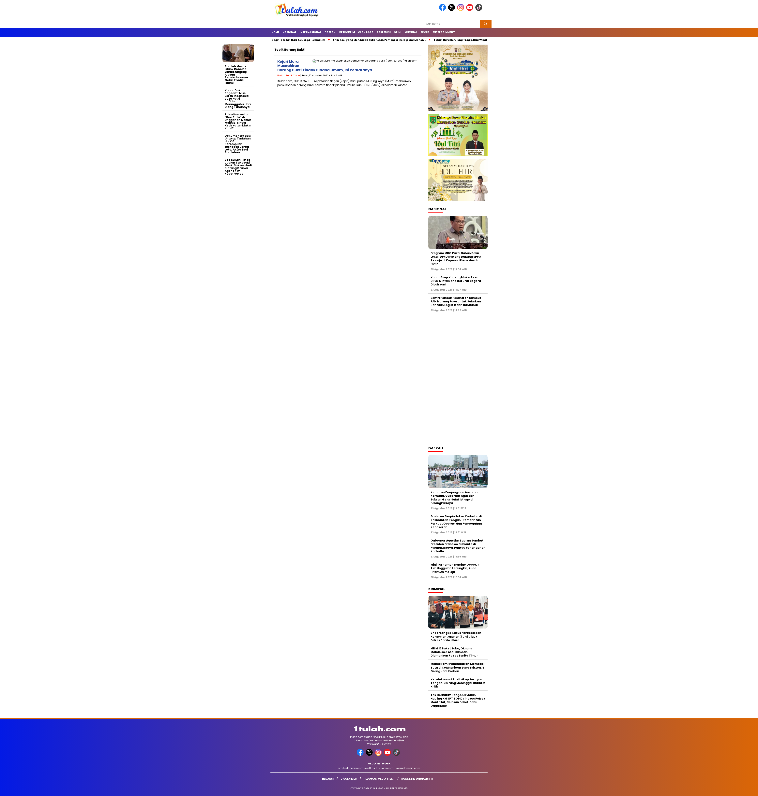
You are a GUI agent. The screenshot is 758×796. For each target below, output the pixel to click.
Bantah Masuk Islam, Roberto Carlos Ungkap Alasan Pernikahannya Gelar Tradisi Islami (236, 74)
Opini (397, 32)
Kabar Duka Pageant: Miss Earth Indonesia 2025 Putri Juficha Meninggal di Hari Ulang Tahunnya (238, 98)
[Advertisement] (238, 236)
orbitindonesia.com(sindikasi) (357, 768)
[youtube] (470, 9)
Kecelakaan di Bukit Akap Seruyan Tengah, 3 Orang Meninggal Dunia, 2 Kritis (458, 682)
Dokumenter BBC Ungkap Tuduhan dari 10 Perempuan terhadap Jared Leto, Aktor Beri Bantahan (238, 144)
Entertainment (443, 32)
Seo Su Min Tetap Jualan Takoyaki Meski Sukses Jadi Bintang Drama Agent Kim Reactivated (238, 167)
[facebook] (443, 9)
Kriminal (410, 32)
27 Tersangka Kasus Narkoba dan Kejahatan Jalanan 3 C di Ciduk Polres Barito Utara (456, 636)
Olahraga (365, 32)
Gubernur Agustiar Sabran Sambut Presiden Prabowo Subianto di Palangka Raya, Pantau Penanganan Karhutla (458, 546)
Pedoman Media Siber (379, 779)
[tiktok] (479, 9)
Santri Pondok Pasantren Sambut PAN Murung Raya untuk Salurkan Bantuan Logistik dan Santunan (456, 301)
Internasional (310, 32)
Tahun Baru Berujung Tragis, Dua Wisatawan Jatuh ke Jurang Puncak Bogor (450, 40)
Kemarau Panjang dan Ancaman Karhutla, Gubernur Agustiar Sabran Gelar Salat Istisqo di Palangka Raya (455, 497)
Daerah (330, 32)
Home (275, 32)
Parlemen (384, 32)
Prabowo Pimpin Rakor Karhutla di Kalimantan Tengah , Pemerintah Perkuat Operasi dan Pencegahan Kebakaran (456, 521)
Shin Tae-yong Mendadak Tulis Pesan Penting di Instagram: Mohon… (344, 40)
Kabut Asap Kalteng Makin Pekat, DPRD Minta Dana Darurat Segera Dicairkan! (456, 280)
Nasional (289, 32)
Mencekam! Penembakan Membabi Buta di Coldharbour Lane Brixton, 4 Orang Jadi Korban (457, 667)
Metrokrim (347, 32)
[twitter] (452, 9)
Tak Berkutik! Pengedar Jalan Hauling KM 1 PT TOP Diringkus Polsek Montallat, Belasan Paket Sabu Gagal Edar (458, 700)
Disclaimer (349, 779)
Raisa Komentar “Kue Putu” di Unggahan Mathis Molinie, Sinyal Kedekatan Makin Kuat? (238, 121)
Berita (280, 75)
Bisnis (424, 32)
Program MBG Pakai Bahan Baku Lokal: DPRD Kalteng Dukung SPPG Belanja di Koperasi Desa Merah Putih (456, 258)
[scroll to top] (732, 790)
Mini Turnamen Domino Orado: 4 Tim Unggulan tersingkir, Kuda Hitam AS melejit (455, 568)
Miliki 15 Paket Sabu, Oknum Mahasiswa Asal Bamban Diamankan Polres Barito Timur (454, 652)
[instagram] (461, 9)
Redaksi (328, 779)
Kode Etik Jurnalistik (417, 779)
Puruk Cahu (293, 75)
